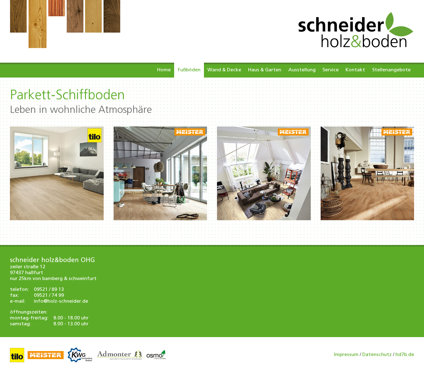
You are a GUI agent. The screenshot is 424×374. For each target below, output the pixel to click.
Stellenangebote (391, 70)
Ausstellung (302, 70)
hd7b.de (404, 354)
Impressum (346, 354)
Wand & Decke (224, 70)
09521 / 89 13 (49, 289)
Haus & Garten (264, 70)
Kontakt (355, 70)
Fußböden (189, 70)
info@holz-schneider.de (61, 301)
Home (164, 70)
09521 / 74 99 (49, 295)
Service (331, 70)
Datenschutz (377, 354)
